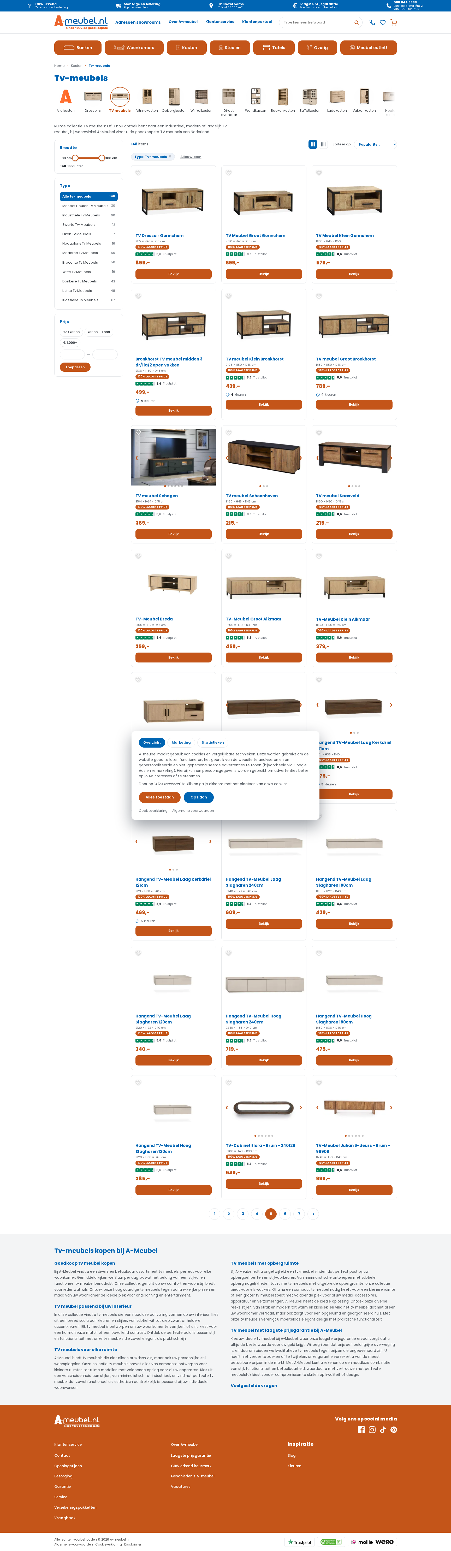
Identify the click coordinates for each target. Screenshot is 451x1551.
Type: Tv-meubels (152, 156)
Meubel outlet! (372, 47)
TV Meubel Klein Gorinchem (345, 235)
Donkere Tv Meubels (88, 281)
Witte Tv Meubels (88, 271)
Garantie (62, 1486)
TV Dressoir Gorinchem (159, 235)
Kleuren (294, 1466)
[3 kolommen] (312, 144)
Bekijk (173, 273)
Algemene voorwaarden (73, 1544)
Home (59, 65)
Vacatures (181, 1486)
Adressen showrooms (138, 22)
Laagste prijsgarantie (191, 1455)
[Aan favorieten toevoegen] (138, 172)
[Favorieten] (383, 23)
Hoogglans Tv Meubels (88, 243)
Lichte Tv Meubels (88, 290)
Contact (62, 1455)
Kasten (189, 47)
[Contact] (372, 22)
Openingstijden (68, 1466)
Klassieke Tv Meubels (88, 300)
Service (60, 1497)
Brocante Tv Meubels (88, 262)
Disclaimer (132, 1544)
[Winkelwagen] (393, 22)
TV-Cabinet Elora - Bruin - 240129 (260, 1145)
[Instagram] (372, 1429)
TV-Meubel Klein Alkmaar (343, 619)
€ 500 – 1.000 (99, 332)
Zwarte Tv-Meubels (88, 224)
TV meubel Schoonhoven (252, 496)
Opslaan (199, 797)
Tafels (278, 47)
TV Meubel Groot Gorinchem (255, 235)
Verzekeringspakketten (75, 1507)
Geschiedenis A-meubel (193, 1476)
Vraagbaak (65, 1518)
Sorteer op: (342, 144)
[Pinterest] (393, 1429)
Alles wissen (190, 156)
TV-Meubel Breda (154, 619)
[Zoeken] (356, 22)
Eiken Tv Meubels (88, 234)
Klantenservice (219, 21)
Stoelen (233, 47)
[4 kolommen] (323, 144)
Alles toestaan (160, 797)
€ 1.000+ (70, 342)
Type (65, 185)
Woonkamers (140, 47)
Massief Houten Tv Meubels (88, 205)
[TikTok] (383, 1429)
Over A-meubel (183, 21)
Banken (84, 47)
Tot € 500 (71, 332)
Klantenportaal (257, 21)
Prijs (64, 321)
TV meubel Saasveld (337, 496)
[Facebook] (361, 1429)
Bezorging (63, 1476)
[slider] (75, 158)
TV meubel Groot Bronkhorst (346, 359)
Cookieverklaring (108, 1544)
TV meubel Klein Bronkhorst (255, 359)
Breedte (68, 147)
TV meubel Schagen (156, 496)
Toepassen (75, 367)
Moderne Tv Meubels (88, 252)
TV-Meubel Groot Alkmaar (254, 619)
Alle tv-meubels (88, 196)
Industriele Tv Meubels (88, 215)
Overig (321, 47)
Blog (292, 1455)
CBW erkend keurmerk (191, 1466)
